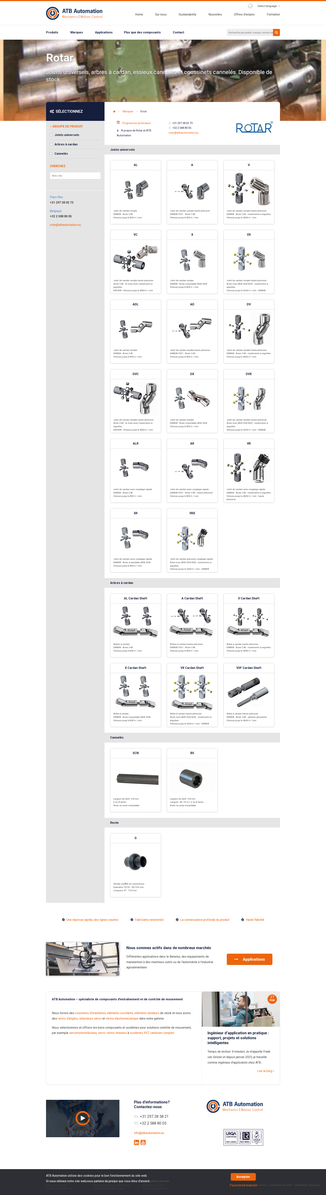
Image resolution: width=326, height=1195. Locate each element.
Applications (104, 32)
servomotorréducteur (83, 1033)
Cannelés (61, 153)
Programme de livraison (136, 123)
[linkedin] (136, 1142)
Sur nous (161, 14)
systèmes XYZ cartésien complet (152, 1033)
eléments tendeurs (146, 1013)
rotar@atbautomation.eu (65, 225)
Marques (76, 32)
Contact (178, 32)
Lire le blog (265, 1071)
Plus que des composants (142, 32)
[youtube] (143, 1142)
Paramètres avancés (243, 1185)
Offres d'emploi (244, 14)
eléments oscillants (120, 1013)
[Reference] (82, 974)
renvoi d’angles (68, 1018)
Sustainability (187, 14)
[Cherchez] (276, 32)
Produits (52, 32)
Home (139, 14)
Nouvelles (215, 14)
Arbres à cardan (66, 144)
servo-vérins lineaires (112, 1033)
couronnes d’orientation (90, 1013)
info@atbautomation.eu (149, 1133)
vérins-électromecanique (122, 1018)
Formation (273, 14)
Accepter (243, 1177)
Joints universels (67, 135)
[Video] (82, 1118)
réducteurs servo (90, 1018)
